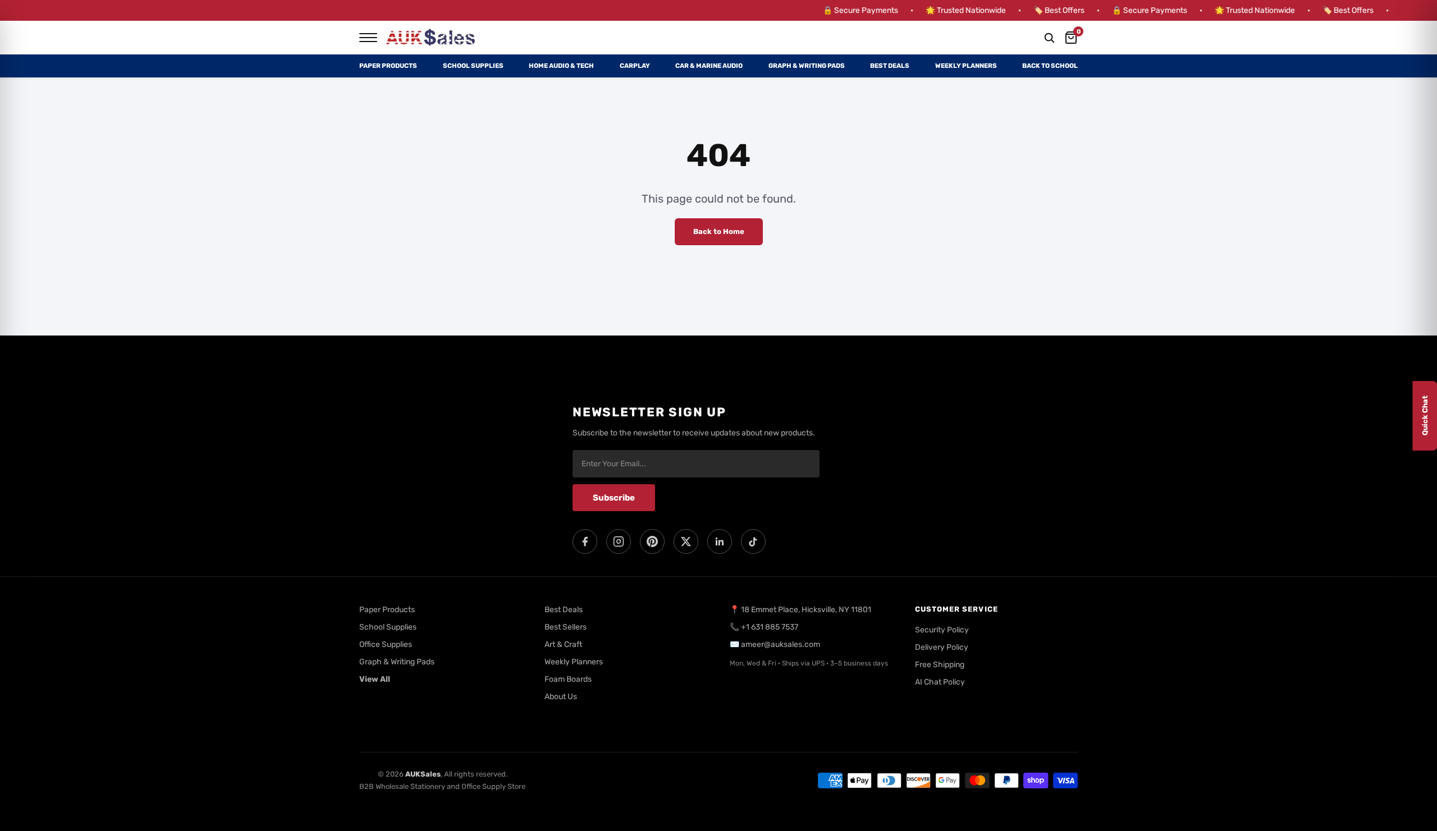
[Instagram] (618, 541)
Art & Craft (563, 644)
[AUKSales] (431, 37)
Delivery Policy (941, 647)
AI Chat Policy (940, 682)
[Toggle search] (1049, 37)
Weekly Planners (966, 66)
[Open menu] (368, 38)
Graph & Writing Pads (806, 66)
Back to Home (718, 231)
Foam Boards (568, 679)
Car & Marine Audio (709, 66)
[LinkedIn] (719, 541)
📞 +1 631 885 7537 (764, 627)
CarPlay (635, 66)
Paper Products (388, 66)
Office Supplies (385, 644)
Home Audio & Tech (561, 66)
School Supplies (473, 66)
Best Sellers (565, 627)
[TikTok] (753, 541)
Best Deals (889, 66)
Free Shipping (939, 664)
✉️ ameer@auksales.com (775, 644)
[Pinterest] (652, 541)
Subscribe (614, 498)
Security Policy (942, 630)
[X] (686, 541)
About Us (560, 696)
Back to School (1050, 66)
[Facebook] (585, 541)
